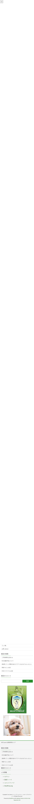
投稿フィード (8, 779)
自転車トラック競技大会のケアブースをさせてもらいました (17, 664)
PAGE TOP (31, 778)
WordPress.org (8, 786)
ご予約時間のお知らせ (7, 657)
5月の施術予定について (7, 660)
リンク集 (4, 645)
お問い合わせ (5, 649)
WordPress (11, 798)
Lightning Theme (19, 798)
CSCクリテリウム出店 (7, 671)
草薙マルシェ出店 (6, 667)
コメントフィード (9, 782)
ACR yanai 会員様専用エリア (8, 742)
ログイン (6, 776)
